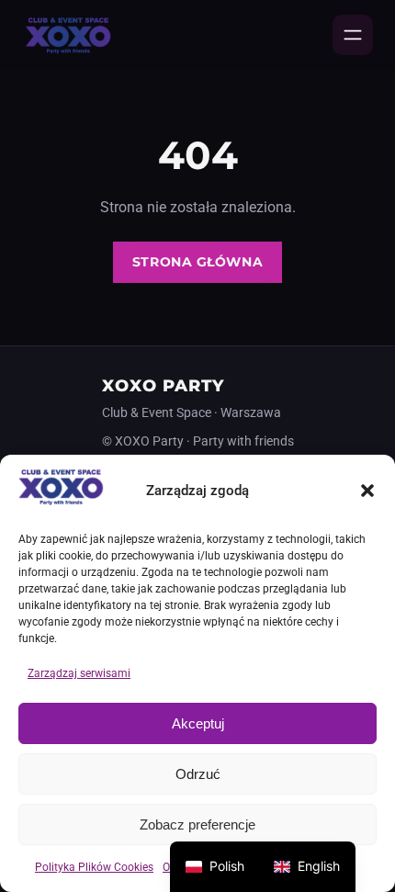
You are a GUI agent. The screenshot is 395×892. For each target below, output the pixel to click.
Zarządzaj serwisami (79, 673)
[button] (367, 490)
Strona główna (197, 262)
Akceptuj (198, 723)
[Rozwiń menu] (353, 35)
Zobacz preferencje (197, 824)
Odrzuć (197, 774)
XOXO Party (163, 385)
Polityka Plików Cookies (94, 867)
